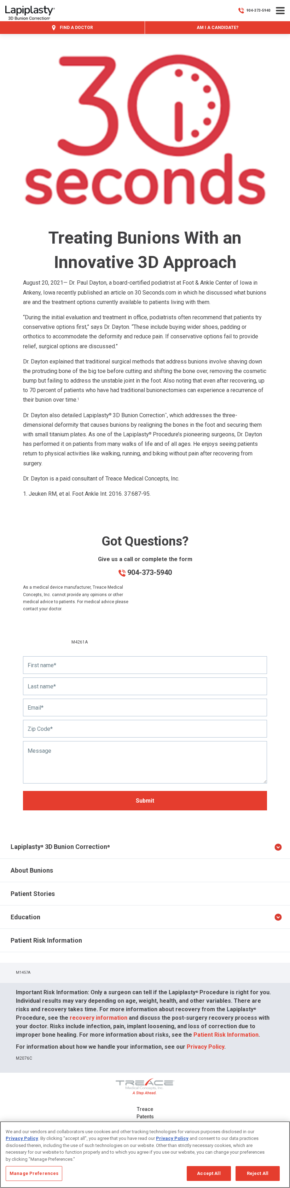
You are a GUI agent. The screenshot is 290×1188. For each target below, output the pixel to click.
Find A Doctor (76, 27)
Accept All (208, 1173)
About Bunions (32, 870)
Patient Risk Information (46, 940)
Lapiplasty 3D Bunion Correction (60, 846)
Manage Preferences (34, 1173)
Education (25, 917)
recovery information (98, 1017)
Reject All (257, 1173)
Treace (145, 1109)
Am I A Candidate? (217, 27)
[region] (145, 1154)
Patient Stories (33, 893)
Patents (145, 1116)
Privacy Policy (205, 1046)
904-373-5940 (149, 572)
